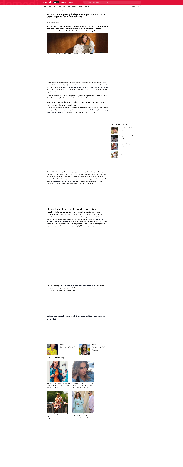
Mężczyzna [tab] (63, 2)
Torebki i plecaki (66, 6)
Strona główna (49, 10)
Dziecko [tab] (71, 2)
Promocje (87, 6)
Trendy (54, 10)
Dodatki (74, 6)
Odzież (49, 6)
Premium (80, 6)
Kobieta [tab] (56, 2)
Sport (59, 6)
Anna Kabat (50, 19)
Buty (55, 6)
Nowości (44, 6)
